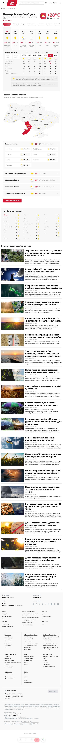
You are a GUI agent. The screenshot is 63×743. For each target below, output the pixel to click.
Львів (50, 3)
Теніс (25, 678)
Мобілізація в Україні (49, 635)
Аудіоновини (8, 645)
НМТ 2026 (45, 662)
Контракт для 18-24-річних (50, 643)
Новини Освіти (47, 654)
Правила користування (7, 626)
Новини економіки (10, 654)
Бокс (25, 674)
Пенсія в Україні (9, 666)
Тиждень (41, 24)
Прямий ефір (8, 641)
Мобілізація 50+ (47, 639)
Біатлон (26, 680)
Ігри (43, 624)
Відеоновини (8, 643)
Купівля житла (8, 676)
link (33, 604)
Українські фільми (28, 658)
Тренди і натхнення (10, 678)
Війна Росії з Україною (30, 635)
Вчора (23, 24)
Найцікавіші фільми (29, 656)
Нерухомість (8, 672)
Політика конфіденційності (28, 611)
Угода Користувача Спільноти (29, 620)
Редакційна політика (7, 616)
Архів (43, 619)
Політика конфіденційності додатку (30, 617)
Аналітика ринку (9, 674)
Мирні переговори (28, 641)
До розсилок (53, 691)
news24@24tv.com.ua (8, 597)
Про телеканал (5, 619)
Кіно (25, 654)
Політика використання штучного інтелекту (30, 615)
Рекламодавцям (6, 624)
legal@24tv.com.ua (22, 717)
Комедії (26, 662)
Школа (45, 660)
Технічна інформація (27, 625)
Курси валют (8, 658)
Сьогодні (6, 24)
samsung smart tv (34, 723)
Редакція (4, 614)
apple (17, 723)
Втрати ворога (27, 649)
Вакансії (44, 614)
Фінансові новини (9, 660)
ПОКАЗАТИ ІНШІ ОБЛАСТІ (12, 200)
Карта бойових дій (28, 639)
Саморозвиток (46, 664)
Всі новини (8, 635)
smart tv (25, 723)
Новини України (9, 639)
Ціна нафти (8, 656)
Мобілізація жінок (47, 641)
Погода (6, 647)
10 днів (50, 24)
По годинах (32, 24)
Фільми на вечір (28, 660)
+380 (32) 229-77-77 (13, 715)
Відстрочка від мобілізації (49, 645)
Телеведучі (4, 621)
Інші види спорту (28, 682)
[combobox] (32, 3)
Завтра (15, 24)
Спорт (26, 672)
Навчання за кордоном (49, 666)
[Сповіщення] (60, 3)
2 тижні (58, 24)
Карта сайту (45, 621)
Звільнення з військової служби (51, 637)
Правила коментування (27, 622)
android (8, 723)
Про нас (4, 611)
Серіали (26, 664)
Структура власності (47, 616)
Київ (46, 3)
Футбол (26, 676)
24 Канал (3, 8)
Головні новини (9, 637)
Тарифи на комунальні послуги (13, 662)
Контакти (44, 611)
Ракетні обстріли (28, 637)
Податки (7, 664)
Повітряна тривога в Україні (31, 643)
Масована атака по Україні (30, 645)
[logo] (12, 3)
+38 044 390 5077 (37, 597)
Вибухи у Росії (27, 647)
